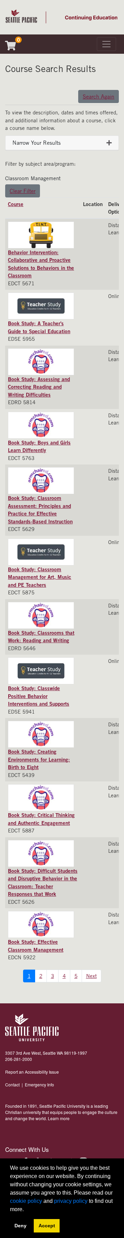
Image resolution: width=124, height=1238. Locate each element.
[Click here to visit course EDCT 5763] (43, 425)
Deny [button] (20, 1225)
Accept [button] (47, 1225)
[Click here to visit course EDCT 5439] (43, 734)
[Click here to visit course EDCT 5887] (43, 797)
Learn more (59, 1118)
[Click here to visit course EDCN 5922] (43, 924)
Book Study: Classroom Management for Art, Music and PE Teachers (39, 577)
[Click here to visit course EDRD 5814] (43, 361)
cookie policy (26, 1201)
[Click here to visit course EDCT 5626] (43, 853)
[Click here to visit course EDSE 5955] (43, 306)
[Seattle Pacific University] (32, 1027)
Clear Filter (22, 190)
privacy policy (70, 1201)
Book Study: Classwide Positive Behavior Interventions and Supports (38, 696)
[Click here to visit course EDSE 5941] (43, 670)
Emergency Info (39, 1084)
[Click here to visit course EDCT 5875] (43, 552)
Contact (12, 1084)
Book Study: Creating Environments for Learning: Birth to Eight (39, 759)
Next (91, 976)
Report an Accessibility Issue (32, 1072)
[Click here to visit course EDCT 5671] (43, 235)
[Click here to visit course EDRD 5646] (43, 615)
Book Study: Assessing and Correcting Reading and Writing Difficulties (39, 387)
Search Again (98, 96)
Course (15, 204)
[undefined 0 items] (13, 47)
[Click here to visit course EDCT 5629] (43, 480)
